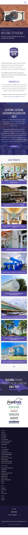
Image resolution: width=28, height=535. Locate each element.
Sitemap (10, 524)
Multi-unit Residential (6, 479)
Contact (3, 498)
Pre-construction (5, 456)
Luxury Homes (4, 478)
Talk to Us (14, 512)
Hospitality (3, 471)
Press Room (4, 489)
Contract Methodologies (6, 454)
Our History (3, 434)
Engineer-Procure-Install (6, 458)
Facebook (3, 488)
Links (2, 491)
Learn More (14, 146)
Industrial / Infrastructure (6, 473)
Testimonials (4, 444)
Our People (3, 436)
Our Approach (4, 451)
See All (14, 366)
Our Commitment (5, 449)
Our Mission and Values (6, 441)
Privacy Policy (17, 524)
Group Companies (5, 442)
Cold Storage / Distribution (7, 468)
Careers (3, 499)
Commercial (3, 469)
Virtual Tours (4, 493)
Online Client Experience (6, 463)
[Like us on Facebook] (13, 509)
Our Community (4, 439)
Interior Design (4, 459)
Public (2, 481)
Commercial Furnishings (6, 461)
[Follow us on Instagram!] (15, 509)
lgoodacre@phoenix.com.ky (18, 96)
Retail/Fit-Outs (4, 476)
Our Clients (3, 437)
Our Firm (3, 432)
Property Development (6, 452)
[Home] (1, 1)
